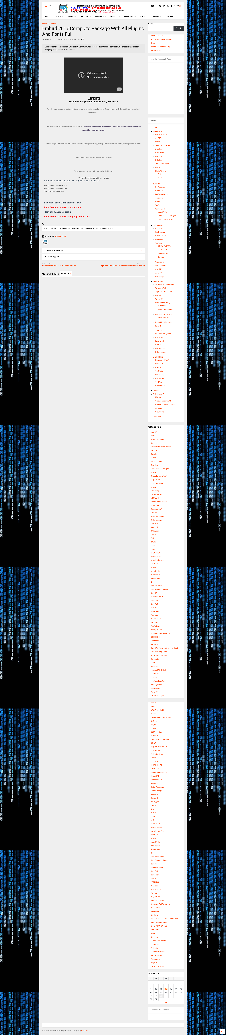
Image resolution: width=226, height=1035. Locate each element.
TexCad (158, 205)
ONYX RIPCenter (157, 597)
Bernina (158, 295)
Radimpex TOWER (162, 360)
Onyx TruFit (155, 604)
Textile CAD (155, 674)
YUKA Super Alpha (162, 164)
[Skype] (160, 6)
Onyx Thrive (155, 600)
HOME (47, 17)
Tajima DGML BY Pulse (163, 292)
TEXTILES (70, 17)
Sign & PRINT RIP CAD (159, 655)
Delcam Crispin (160, 352)
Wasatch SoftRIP (161, 266)
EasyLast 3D (159, 341)
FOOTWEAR (114, 17)
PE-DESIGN (162, 306)
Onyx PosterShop (157, 586)
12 (166, 989)
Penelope (158, 202)
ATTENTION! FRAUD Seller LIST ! (162, 39)
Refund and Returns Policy (160, 47)
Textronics (159, 198)
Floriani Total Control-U (163, 322)
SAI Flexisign (160, 232)
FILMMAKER (162, 250)
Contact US (169, 17)
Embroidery (155, 491)
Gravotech (159, 408)
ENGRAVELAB (163, 253)
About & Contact (157, 36)
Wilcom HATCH (160, 288)
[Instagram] (168, 6)
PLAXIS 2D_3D (160, 375)
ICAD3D (153, 535)
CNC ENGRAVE (155, 17)
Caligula (158, 345)
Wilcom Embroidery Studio (165, 284)
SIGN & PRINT (84, 17)
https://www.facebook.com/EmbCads (62, 207)
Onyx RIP (158, 228)
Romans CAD (160, 348)
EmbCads (84, 1030)
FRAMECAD (155, 505)
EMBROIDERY (100, 17)
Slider (153, 663)
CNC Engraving (156, 461)
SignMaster (159, 262)
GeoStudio (159, 371)
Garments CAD (156, 509)
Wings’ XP (159, 299)
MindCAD (154, 564)
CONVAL (158, 382)
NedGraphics (160, 187)
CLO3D (157, 167)
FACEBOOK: (66, 273)
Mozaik (158, 397)
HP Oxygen (155, 531)
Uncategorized (156, 685)
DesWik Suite (160, 386)
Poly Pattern (160, 153)
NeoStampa (159, 276)
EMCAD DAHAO (156, 494)
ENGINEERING (129, 17)
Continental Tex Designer (167, 216)
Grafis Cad (159, 156)
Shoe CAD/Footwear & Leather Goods (165, 648)
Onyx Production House (159, 589)
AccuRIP (158, 273)
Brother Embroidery (162, 303)
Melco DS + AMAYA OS (163, 314)
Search (151, 24)
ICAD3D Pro (159, 337)
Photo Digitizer (160, 171)
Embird (158, 326)
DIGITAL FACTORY (164, 246)
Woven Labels (160, 209)
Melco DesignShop (157, 560)
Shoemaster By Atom (163, 334)
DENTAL (142, 17)
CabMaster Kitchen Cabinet (165, 404)
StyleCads (159, 149)
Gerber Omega (160, 236)
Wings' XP (154, 692)
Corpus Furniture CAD (163, 401)
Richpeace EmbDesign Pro (160, 633)
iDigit (159, 174)
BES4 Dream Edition (165, 309)
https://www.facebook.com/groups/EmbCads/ (67, 216)
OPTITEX (158, 138)
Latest (153, 545)
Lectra (157, 142)
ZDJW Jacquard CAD (165, 219)
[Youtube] (152, 6)
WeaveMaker (155, 688)
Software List (156, 50)
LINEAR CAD (159, 378)
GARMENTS (57, 17)
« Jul (165, 1002)
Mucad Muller (163, 212)
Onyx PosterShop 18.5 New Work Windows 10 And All (122, 266)
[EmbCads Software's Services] (89, 12)
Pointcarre (159, 191)
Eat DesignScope (161, 194)
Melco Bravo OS (164, 317)
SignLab (161, 257)
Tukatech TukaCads (162, 145)
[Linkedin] (164, 6)
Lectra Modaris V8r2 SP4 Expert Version (59, 266)
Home (153, 43)
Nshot (160, 178)
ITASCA (158, 367)
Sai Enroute (159, 412)
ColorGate (159, 239)
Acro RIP (158, 269)
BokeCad (158, 160)
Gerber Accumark (161, 134)
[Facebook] (171, 6)
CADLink (158, 243)
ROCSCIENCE (160, 364)
